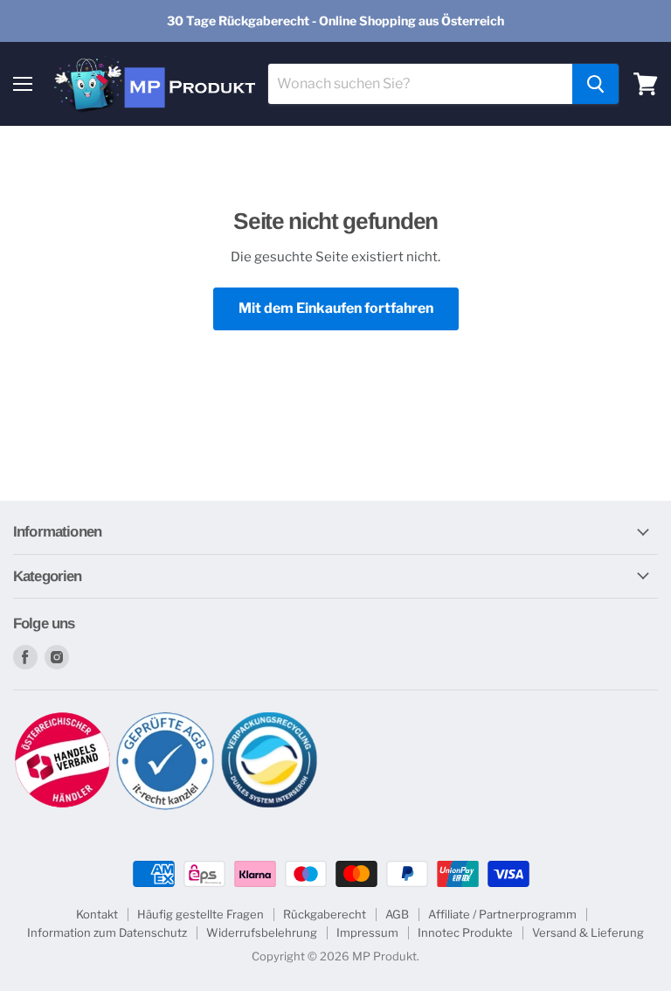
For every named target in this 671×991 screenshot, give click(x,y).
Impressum (367, 932)
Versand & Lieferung (588, 932)
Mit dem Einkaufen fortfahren (336, 308)
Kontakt (97, 914)
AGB (397, 914)
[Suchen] (595, 84)
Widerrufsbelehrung (261, 932)
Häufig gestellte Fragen (200, 914)
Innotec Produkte (465, 932)
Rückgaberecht (324, 914)
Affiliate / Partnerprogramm (502, 914)
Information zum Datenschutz (107, 932)
